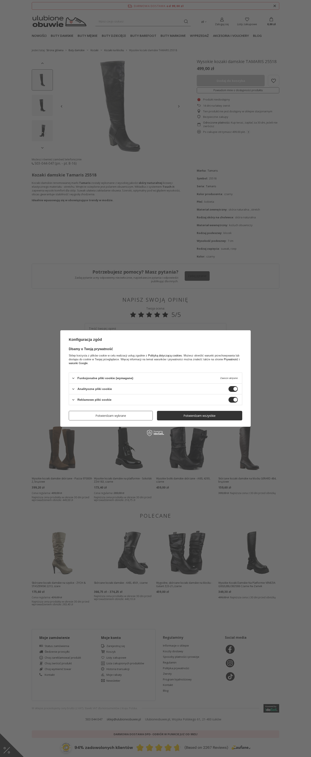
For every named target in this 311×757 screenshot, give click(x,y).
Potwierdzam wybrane (110, 415)
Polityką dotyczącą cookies (165, 355)
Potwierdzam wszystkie (199, 415)
